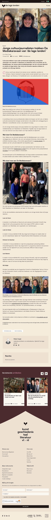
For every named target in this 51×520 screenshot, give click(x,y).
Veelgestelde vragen (6, 468)
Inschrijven (25, 506)
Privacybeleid (5, 476)
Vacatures (29, 462)
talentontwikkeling (18, 330)
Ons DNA (29, 452)
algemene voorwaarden (15, 497)
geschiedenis (25, 431)
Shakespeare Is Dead (20, 148)
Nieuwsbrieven (5, 470)
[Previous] (42, 373)
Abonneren (29, 470)
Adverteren (29, 472)
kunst (25, 429)
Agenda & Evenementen (7, 472)
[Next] (46, 373)
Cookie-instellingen (6, 478)
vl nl (25, 440)
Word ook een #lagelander (8, 452)
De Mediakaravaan (26, 56)
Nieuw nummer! (5, 1)
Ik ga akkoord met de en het (15, 497)
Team (31, 458)
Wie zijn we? (29, 454)
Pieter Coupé (8, 54)
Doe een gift (5, 454)
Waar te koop (30, 468)
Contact (28, 460)
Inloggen (43, 1)
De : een (13, 396)
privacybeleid (24, 497)
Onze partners (5, 456)
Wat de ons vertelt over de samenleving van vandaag (36, 397)
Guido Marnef (7, 403)
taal (25, 434)
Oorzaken (5, 150)
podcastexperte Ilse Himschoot (20, 303)
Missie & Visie (30, 456)
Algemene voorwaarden (7, 474)
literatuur (25, 437)
